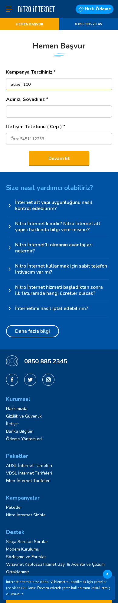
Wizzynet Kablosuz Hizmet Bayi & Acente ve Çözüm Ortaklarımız (55, 568)
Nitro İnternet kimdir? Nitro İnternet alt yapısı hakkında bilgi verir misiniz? (57, 226)
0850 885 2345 (45, 361)
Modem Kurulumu (22, 549)
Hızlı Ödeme (98, 9)
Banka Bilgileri (20, 431)
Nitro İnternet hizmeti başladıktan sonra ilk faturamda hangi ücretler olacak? (59, 290)
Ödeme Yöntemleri (24, 439)
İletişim (13, 424)
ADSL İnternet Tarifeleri (29, 465)
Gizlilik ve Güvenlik (24, 416)
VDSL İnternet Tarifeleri (29, 473)
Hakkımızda (17, 408)
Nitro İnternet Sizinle (26, 515)
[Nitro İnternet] (36, 16)
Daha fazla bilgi (32, 331)
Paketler (14, 507)
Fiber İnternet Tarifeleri (28, 481)
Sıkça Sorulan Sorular (27, 542)
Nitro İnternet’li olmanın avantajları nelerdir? (54, 248)
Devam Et (59, 158)
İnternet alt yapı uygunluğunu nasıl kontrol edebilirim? (53, 205)
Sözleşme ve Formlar (26, 557)
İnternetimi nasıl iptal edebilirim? (51, 308)
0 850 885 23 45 (88, 24)
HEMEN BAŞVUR (29, 24)
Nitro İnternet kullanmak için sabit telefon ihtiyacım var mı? (61, 269)
